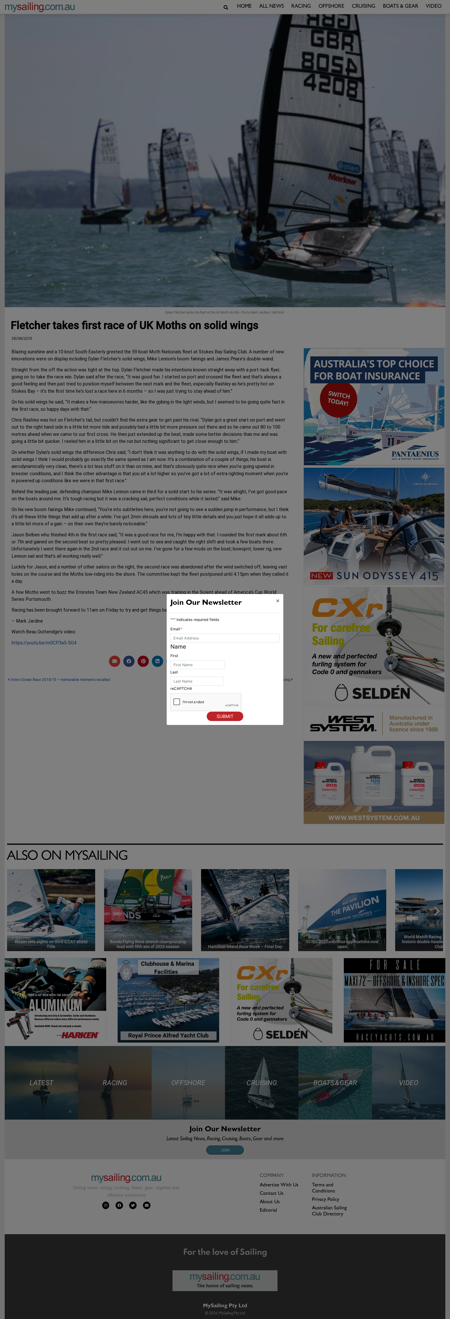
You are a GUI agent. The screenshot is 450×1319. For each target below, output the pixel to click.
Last (174, 672)
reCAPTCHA (181, 688)
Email (176, 629)
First (174, 655)
